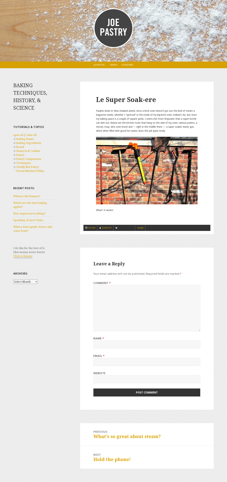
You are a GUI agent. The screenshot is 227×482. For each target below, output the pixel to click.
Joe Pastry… (100, 64)
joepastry (107, 227)
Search (113, 64)
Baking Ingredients (28, 143)
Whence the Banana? (26, 196)
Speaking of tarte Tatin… (29, 220)
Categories (127, 64)
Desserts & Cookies (28, 151)
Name (98, 338)
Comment (102, 283)
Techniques (23, 163)
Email (99, 356)
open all (18, 135)
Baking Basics (25, 139)
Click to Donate (22, 256)
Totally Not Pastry (27, 167)
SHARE (140, 228)
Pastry (20, 155)
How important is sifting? (29, 213)
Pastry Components (28, 159)
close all (31, 135)
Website (99, 373)
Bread (20, 147)
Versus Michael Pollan (30, 171)
